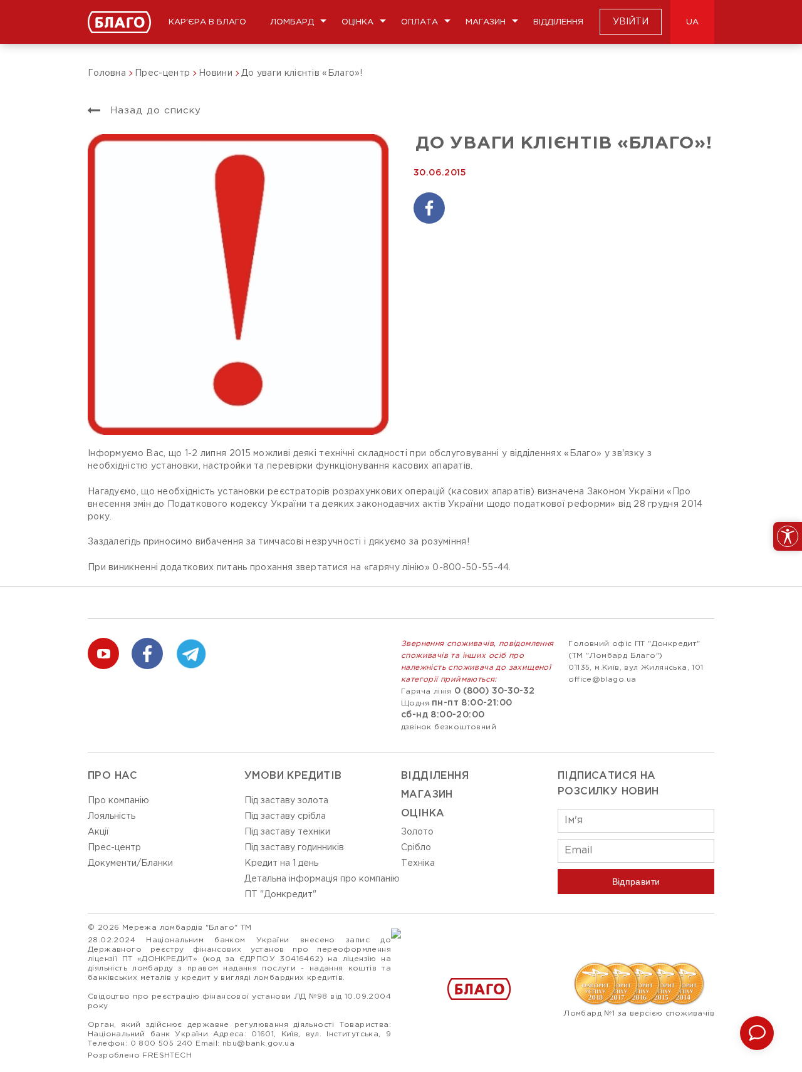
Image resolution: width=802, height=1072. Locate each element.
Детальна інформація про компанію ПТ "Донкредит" (322, 886)
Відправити (636, 882)
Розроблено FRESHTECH (140, 1055)
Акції (98, 832)
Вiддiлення (435, 776)
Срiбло (416, 847)
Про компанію (118, 800)
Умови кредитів (293, 776)
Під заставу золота (286, 800)
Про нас (113, 776)
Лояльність (111, 816)
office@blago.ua (602, 679)
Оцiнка (422, 813)
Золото (417, 832)
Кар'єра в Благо (207, 22)
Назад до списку (154, 111)
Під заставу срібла (285, 816)
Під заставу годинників (294, 847)
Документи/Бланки (130, 863)
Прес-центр (114, 847)
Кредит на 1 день (281, 863)
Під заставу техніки (287, 832)
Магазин (486, 22)
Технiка (418, 863)
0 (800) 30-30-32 (494, 691)
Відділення (558, 22)
